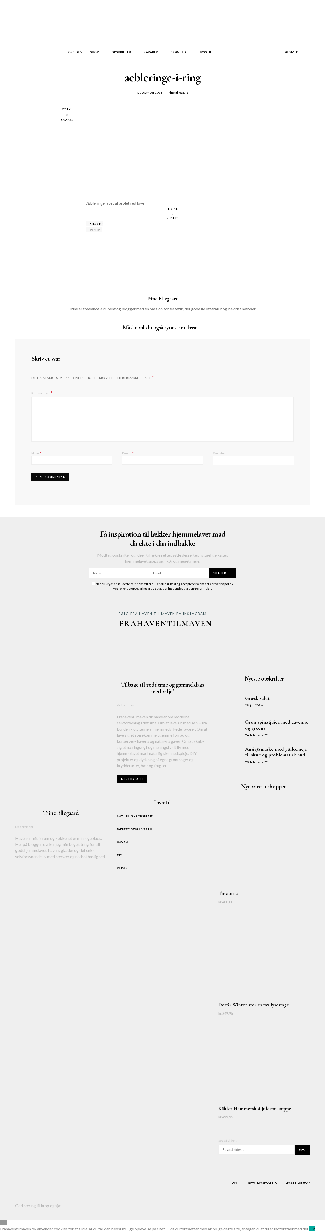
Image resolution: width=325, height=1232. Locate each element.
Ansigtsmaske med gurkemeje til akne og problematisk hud (276, 752)
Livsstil (205, 52)
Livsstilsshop (298, 1182)
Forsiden (74, 52)
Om (234, 1182)
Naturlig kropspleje (135, 816)
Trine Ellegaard (178, 92)
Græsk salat (257, 698)
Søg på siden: (227, 1140)
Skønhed (178, 52)
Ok (312, 1228)
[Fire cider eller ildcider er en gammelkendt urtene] (162, 646)
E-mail (128, 452)
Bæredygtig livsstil (134, 829)
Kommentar (40, 393)
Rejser (122, 868)
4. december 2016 (149, 92)
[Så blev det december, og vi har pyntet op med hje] (208, 646)
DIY (119, 855)
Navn (36, 452)
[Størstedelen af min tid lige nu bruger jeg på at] (300, 646)
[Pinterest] (277, 52)
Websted (219, 453)
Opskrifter (121, 52)
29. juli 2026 (254, 705)
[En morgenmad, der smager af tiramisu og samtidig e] (24, 646)
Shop (94, 52)
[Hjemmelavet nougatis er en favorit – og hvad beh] (70, 646)
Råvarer (151, 52)
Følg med (290, 52)
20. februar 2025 (257, 762)
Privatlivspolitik (261, 1182)
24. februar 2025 (257, 735)
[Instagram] (277, 45)
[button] (308, 52)
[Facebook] (277, 58)
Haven (122, 842)
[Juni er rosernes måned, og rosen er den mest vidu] (254, 646)
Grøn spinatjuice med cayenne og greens (276, 725)
